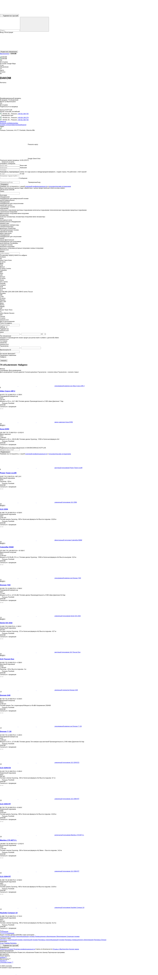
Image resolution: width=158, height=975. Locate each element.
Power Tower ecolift (8, 473)
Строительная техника (8, 936)
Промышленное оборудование (45, 936)
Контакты (13, 943)
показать (4, 360)
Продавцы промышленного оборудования (79, 940)
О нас (2, 943)
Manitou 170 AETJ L (8, 840)
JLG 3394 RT (5, 804)
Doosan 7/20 (5, 585)
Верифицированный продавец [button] (10, 98)
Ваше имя (23, 165)
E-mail (22, 174)
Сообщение (23, 178)
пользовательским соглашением (60, 186)
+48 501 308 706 (23, 120)
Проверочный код (34, 182)
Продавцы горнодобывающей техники (51, 940)
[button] (79, 42)
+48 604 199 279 (23, 117)
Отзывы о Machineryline (61, 949)
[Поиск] (34, 24)
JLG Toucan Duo (7, 659)
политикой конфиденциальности (36, 186)
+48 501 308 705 (23, 114)
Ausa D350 (4, 429)
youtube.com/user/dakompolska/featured (13, 125)
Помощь (7, 943)
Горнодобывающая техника (25, 936)
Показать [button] (14, 114)
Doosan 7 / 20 (5, 731)
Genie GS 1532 (6, 623)
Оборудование (61, 936)
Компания (23, 167)
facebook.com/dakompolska (9, 123)
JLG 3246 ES (5, 768)
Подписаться (5, 452)
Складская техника (73, 936)
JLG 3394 (4, 509)
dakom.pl (3, 121)
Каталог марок (74, 949)
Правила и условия (6, 949)
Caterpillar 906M (7, 547)
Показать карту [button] (33, 144)
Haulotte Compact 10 (9, 913)
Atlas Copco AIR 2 (7, 391)
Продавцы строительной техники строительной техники (19, 940)
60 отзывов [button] (4, 62)
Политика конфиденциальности (24, 949)
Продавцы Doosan (100, 940)
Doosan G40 (5, 695)
